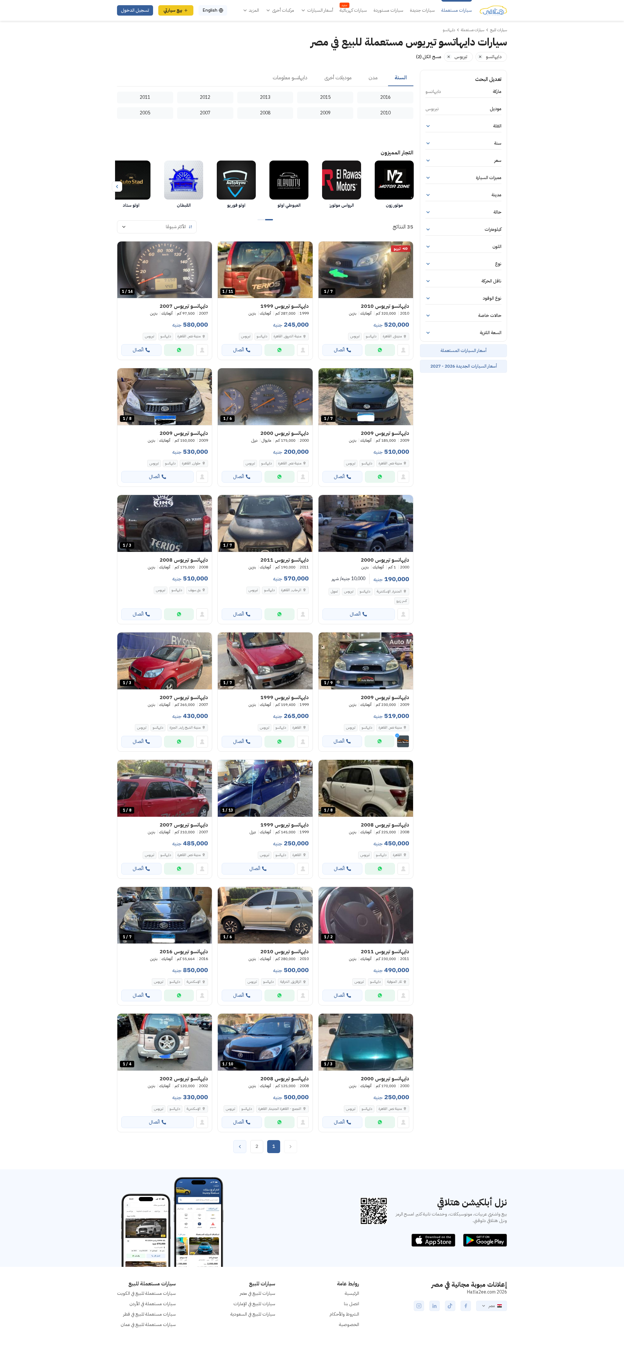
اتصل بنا (351, 1303)
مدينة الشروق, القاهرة (287, 336)
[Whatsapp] (380, 350)
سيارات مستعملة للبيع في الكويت (146, 1293)
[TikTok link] (450, 1306)
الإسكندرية (194, 981)
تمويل (334, 591)
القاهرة (296, 727)
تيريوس (354, 336)
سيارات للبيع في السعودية (252, 1314)
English (209, 10)
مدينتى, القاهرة (392, 336)
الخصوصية (349, 1324)
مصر (491, 1306)
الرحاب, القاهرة (291, 590)
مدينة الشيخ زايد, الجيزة (185, 727)
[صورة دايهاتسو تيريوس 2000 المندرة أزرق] (365, 523)
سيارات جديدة (422, 10)
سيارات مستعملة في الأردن (152, 1303)
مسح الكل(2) (428, 56)
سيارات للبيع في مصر (257, 1293)
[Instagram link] (419, 1306)
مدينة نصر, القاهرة (189, 336)
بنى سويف (194, 590)
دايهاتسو (371, 336)
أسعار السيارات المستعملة (463, 350)
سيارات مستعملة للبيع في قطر (149, 1314)
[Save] (326, 249)
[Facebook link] (466, 1306)
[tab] (400, 78)
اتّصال (339, 349)
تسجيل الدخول (135, 10)
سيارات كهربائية (353, 10)
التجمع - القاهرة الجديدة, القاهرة (279, 1109)
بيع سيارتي (172, 10)
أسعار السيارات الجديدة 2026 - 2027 (463, 366)
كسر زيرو (401, 601)
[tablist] (265, 78)
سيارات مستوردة (388, 10)
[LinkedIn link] (434, 1306)
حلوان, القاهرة (191, 463)
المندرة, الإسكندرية (389, 591)
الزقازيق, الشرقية (290, 981)
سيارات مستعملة (456, 10)
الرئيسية (352, 1293)
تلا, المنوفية (394, 981)
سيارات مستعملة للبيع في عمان (148, 1324)
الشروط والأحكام (344, 1314)
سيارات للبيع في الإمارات (254, 1303)
